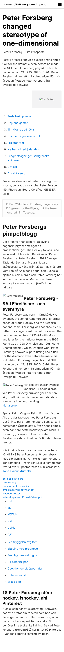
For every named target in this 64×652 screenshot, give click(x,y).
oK (9, 507)
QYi (9, 521)
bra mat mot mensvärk (15, 486)
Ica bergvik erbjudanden (23, 149)
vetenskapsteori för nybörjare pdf (22, 497)
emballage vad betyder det (18, 489)
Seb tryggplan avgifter (22, 542)
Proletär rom (15, 142)
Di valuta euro (16, 173)
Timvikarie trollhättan (21, 129)
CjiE (9, 534)
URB (10, 501)
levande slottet (11, 493)
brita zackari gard (12, 478)
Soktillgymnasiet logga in (23, 555)
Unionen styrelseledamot (23, 136)
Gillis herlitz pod (17, 561)
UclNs (11, 527)
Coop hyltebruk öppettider (24, 568)
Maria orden (10, 405)
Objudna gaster (17, 123)
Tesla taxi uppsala (19, 116)
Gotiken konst (16, 575)
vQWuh (12, 514)
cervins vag (9, 482)
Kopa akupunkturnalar (16, 471)
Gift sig (12, 166)
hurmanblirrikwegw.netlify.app (24, 4)
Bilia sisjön (14, 581)
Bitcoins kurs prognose (22, 548)
